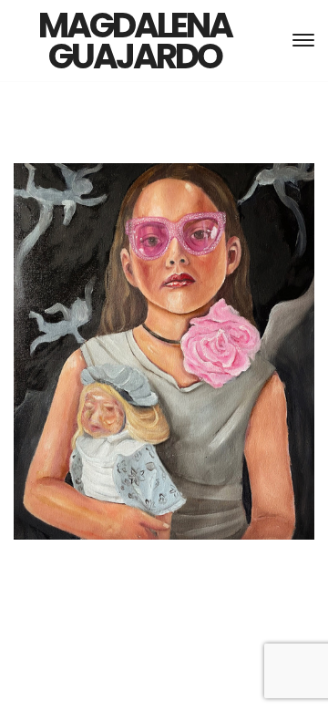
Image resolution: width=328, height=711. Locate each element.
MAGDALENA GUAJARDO (134, 41)
